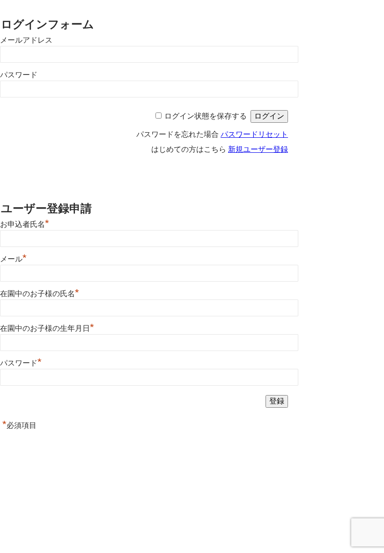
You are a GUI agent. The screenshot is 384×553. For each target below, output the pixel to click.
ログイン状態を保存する (205, 116)
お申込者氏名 (24, 224)
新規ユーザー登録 (258, 149)
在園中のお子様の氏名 (39, 294)
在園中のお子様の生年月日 (47, 328)
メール (13, 259)
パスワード (18, 75)
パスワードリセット (254, 134)
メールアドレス (26, 40)
